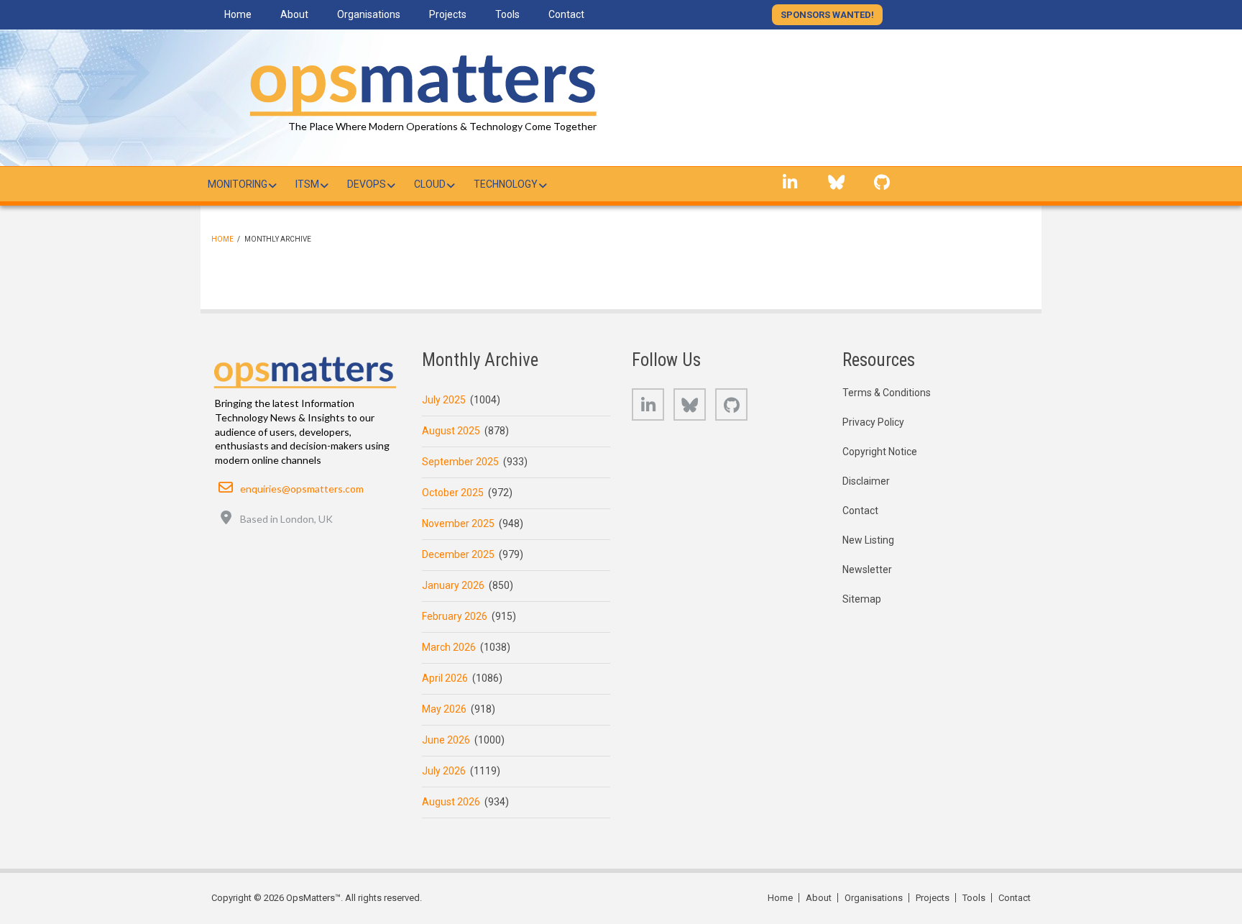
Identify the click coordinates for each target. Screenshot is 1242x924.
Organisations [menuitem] (368, 14)
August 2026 (451, 802)
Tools (973, 897)
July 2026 (444, 771)
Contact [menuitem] (566, 14)
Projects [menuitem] (447, 14)
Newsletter (867, 569)
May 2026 (444, 709)
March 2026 (449, 647)
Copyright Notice (879, 451)
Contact (860, 510)
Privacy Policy (873, 422)
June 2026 (446, 740)
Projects (932, 897)
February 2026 (454, 616)
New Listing (868, 540)
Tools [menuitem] (507, 14)
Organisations (874, 897)
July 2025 (444, 400)
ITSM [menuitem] (307, 184)
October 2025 (453, 492)
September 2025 (460, 461)
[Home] (419, 82)
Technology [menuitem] (506, 184)
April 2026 (445, 678)
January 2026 (453, 585)
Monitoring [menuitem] (237, 184)
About (819, 897)
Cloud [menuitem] (430, 184)
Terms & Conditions (886, 392)
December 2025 (458, 554)
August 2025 (451, 430)
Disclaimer (866, 481)
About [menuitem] (294, 14)
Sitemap (861, 599)
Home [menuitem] (238, 14)
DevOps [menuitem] (366, 184)
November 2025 (458, 523)
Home (222, 239)
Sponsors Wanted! (827, 14)
